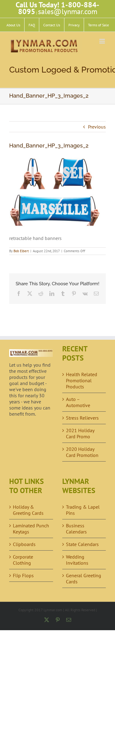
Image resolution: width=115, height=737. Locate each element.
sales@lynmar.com (67, 11)
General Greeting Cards (83, 578)
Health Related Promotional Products (81, 380)
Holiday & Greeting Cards (28, 510)
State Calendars (82, 544)
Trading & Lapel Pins (83, 510)
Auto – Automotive (78, 402)
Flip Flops (23, 575)
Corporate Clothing (23, 560)
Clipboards (24, 544)
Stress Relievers (82, 418)
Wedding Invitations (77, 560)
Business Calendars (76, 528)
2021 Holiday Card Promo (80, 433)
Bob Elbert (21, 251)
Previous (97, 127)
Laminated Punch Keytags (31, 528)
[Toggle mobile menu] (102, 41)
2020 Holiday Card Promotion (82, 452)
